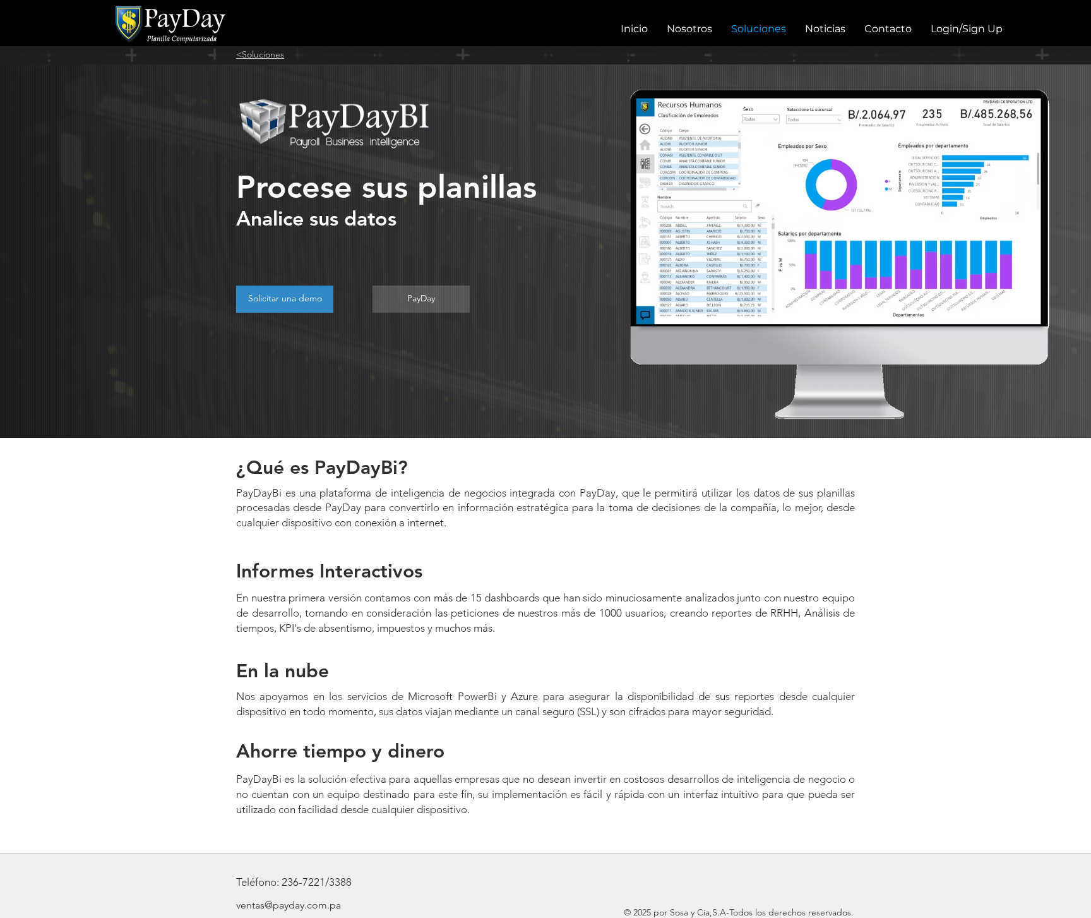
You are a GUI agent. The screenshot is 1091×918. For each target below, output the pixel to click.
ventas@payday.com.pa (288, 905)
